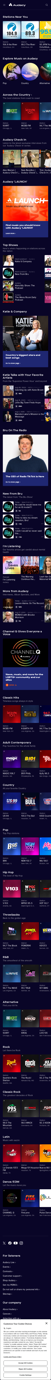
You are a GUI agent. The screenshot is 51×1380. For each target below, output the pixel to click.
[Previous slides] (40, 17)
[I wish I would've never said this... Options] (42, 537)
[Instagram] (21, 1243)
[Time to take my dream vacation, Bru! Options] (42, 523)
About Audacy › (10, 1309)
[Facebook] (9, 1243)
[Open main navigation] (4, 5)
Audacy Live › (9, 1262)
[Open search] (46, 5)
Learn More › (11, 233)
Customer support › (12, 1275)
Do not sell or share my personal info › (21, 1289)
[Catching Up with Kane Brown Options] (42, 393)
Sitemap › (7, 1294)
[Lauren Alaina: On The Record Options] (42, 606)
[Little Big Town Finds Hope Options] (42, 406)
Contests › (8, 1271)
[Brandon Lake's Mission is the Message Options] (42, 420)
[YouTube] (15, 1243)
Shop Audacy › (10, 1280)
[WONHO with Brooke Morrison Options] (42, 620)
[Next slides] (45, 17)
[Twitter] (4, 1243)
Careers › (7, 1313)
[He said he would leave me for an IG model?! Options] (42, 510)
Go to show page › (13, 363)
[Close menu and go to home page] (17, 4)
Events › (7, 1266)
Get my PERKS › (10, 1285)
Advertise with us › (12, 1318)
